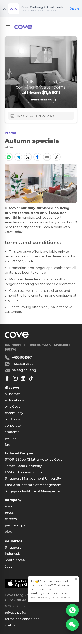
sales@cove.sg (24, 370)
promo (10, 438)
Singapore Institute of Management (34, 491)
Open (74, 8)
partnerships (15, 525)
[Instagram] (15, 378)
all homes (12, 394)
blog (8, 531)
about (10, 506)
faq (7, 444)
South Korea (15, 560)
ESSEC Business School (24, 472)
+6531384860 (23, 364)
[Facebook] (7, 378)
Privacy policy (16, 612)
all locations (14, 400)
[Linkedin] (23, 378)
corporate (13, 425)
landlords (12, 419)
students (12, 432)
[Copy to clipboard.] (57, 157)
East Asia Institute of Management (33, 485)
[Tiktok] (31, 378)
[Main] (23, 27)
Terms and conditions (22, 619)
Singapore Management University (33, 478)
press (9, 512)
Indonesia (13, 554)
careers (11, 519)
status (10, 625)
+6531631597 (22, 357)
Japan (10, 566)
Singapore (13, 547)
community (14, 413)
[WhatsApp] (72, 610)
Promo (10, 133)
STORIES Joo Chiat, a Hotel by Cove (33, 459)
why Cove (12, 406)
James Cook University (23, 466)
